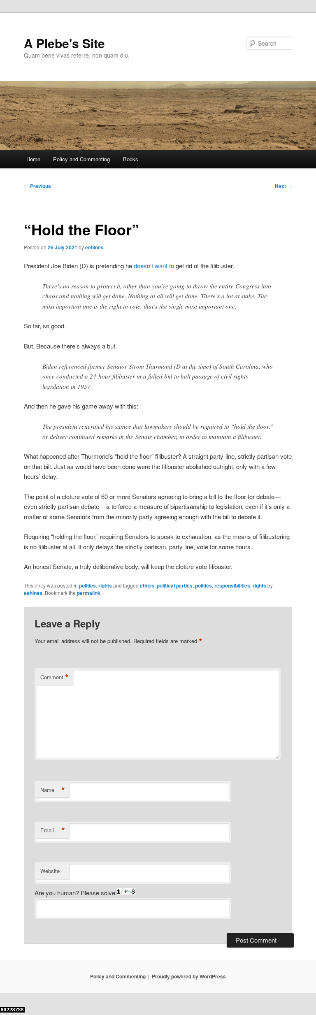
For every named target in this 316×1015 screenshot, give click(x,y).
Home (33, 159)
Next (283, 186)
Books (130, 159)
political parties (175, 585)
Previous (37, 186)
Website (50, 871)
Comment (54, 677)
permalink (88, 593)
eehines (94, 247)
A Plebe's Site (64, 43)
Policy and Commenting (81, 159)
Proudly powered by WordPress (189, 976)
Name (52, 790)
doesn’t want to (154, 265)
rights (105, 585)
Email (52, 830)
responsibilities (232, 585)
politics (87, 585)
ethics (147, 585)
